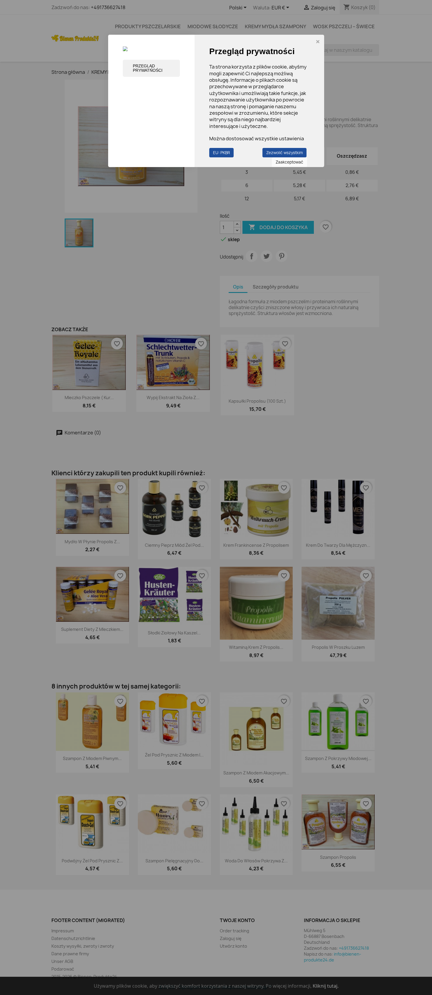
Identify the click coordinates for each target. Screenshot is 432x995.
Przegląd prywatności (148, 68)
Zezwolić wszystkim (284, 152)
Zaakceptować (289, 162)
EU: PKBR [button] (221, 152)
